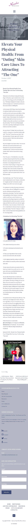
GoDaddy (14, 523)
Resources (4, 398)
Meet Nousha (5, 393)
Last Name (4, 484)
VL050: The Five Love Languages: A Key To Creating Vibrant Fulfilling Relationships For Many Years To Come (14, 421)
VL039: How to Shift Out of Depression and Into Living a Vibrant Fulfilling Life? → (21, 378)
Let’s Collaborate (6, 403)
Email (3, 469)
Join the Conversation (7, 396)
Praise (3, 401)
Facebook (5, 442)
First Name (4, 476)
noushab (3, 80)
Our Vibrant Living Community (13, 326)
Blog (6, 371)
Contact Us (4, 406)
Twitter (5, 438)
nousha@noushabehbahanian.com (9, 454)
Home (3, 391)
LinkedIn (5, 431)
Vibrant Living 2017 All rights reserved (14, 515)
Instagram (5, 434)
